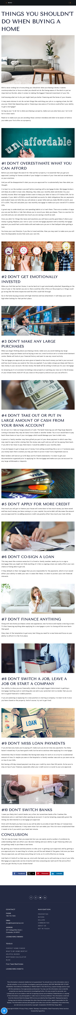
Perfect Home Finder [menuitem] (15, 948)
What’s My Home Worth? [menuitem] (16, 951)
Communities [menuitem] (43, 923)
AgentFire (41, 1011)
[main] (38, 445)
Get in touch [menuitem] (44, 928)
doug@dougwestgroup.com (15, 923)
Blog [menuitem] (8, 960)
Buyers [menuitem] (41, 917)
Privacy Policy (23, 1008)
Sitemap (36, 1008)
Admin (31, 1008)
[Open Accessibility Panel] (4, 1011)
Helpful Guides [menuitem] (13, 954)
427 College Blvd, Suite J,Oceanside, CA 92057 (14, 931)
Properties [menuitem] (43, 914)
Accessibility (43, 1008)
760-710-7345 (10, 916)
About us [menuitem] (42, 926)
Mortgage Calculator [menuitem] (16, 957)
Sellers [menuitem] (41, 920)
